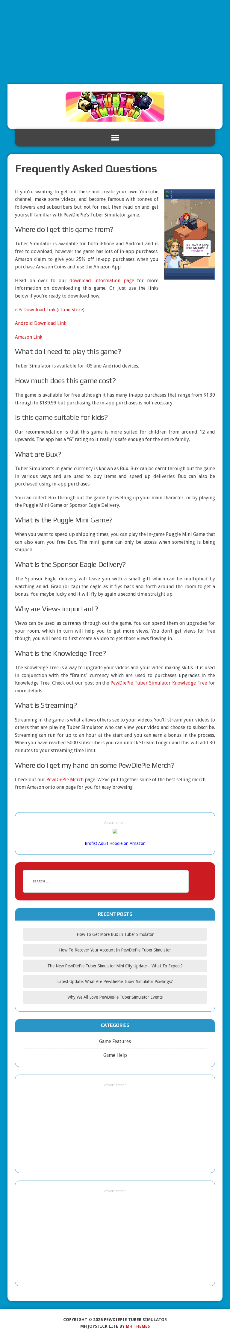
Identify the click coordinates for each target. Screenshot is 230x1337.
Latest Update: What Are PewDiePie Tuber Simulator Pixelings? (115, 981)
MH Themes (138, 1326)
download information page (101, 280)
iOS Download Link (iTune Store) (49, 310)
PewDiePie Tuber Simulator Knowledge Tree (159, 683)
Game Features (115, 1041)
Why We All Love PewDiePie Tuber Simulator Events (115, 997)
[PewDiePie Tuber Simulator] (115, 107)
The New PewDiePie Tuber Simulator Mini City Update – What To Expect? (115, 965)
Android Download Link (40, 323)
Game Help (115, 1055)
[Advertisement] (115, 42)
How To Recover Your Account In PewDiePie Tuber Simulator (115, 950)
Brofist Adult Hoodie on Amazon (115, 843)
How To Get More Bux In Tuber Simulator (115, 934)
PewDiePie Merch (65, 779)
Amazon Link (28, 337)
